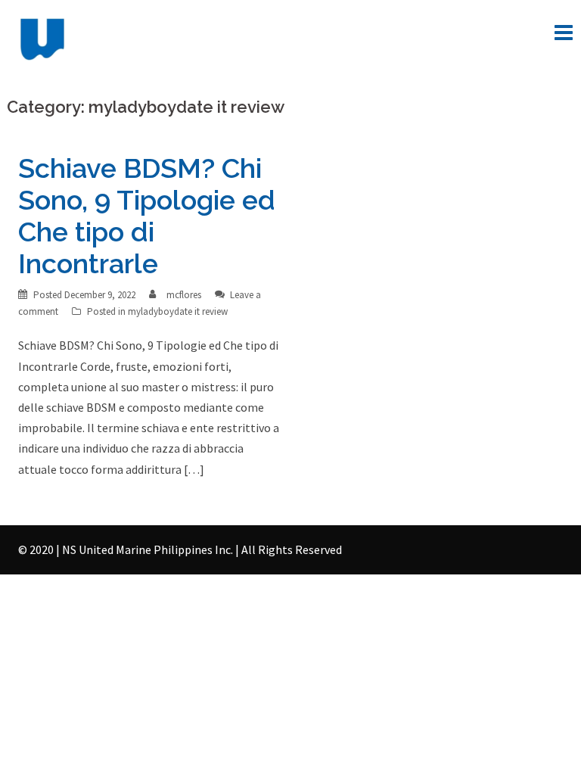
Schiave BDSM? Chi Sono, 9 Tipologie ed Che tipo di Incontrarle (146, 215)
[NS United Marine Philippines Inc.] (42, 37)
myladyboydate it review (178, 311)
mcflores (183, 294)
